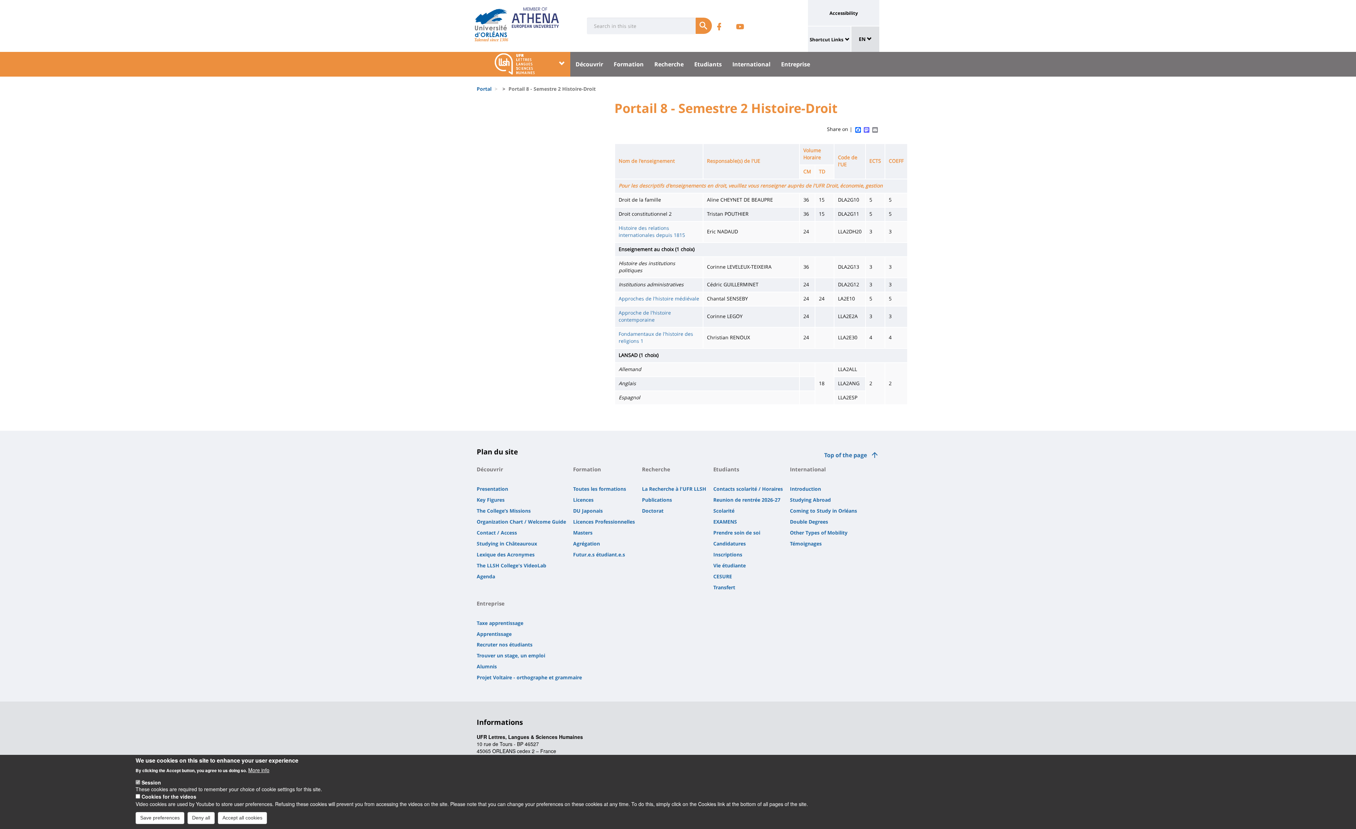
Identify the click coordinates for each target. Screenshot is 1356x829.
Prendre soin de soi (736, 532)
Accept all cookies (242, 818)
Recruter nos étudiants (505, 644)
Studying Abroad (810, 499)
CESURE (722, 576)
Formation (629, 64)
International (751, 64)
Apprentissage (494, 634)
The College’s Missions (504, 510)
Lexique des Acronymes (506, 554)
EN (863, 39)
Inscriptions (727, 554)
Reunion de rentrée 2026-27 (746, 499)
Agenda (486, 576)
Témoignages (806, 543)
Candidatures (729, 543)
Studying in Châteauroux (507, 543)
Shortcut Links (826, 39)
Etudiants (708, 64)
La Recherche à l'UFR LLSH (674, 488)
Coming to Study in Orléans (823, 510)
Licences (583, 499)
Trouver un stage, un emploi (511, 655)
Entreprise (795, 64)
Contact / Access (497, 532)
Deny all (201, 818)
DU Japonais (588, 510)
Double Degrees (809, 521)
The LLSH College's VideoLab (511, 565)
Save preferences (160, 818)
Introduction (805, 488)
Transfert (724, 587)
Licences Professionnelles (604, 521)
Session (151, 782)
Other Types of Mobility (819, 532)
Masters (583, 532)
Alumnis (487, 666)
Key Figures (491, 499)
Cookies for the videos (169, 796)
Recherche (669, 64)
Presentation (492, 488)
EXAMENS (725, 521)
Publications (657, 499)
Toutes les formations (599, 488)
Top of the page (845, 455)
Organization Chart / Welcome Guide (521, 521)
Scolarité (723, 510)
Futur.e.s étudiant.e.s (599, 554)
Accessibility (843, 13)
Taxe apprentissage (500, 623)
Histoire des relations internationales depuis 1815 (652, 231)
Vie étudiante (729, 565)
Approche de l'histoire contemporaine (645, 316)
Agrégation (586, 543)
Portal (484, 88)
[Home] (491, 23)
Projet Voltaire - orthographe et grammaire (529, 677)
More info (258, 769)
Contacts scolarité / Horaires (748, 488)
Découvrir (589, 64)
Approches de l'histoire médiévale (659, 298)
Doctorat (653, 510)
